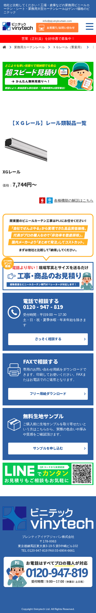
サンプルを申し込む (48, 448)
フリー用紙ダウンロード (48, 393)
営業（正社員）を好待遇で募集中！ (48, 39)
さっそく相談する (48, 338)
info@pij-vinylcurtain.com (57, 21)
